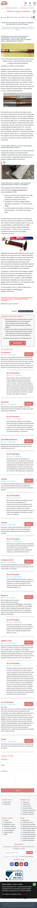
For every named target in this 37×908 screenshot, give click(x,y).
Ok (34, 884)
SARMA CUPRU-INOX (7, 291)
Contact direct (17, 343)
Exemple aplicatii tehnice (11, 8)
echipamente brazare (7, 233)
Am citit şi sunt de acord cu (19, 856)
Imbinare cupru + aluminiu (26, 311)
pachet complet (17, 229)
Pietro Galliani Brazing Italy (16, 78)
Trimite (17, 790)
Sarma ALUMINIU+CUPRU (9, 192)
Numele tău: (4, 759)
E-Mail (2, 765)
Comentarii (4, 771)
